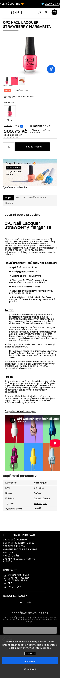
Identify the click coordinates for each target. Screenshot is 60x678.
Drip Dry (16, 401)
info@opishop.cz (18, 575)
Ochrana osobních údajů (19, 543)
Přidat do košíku (32, 146)
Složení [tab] (9, 203)
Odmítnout (30, 669)
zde (49, 648)
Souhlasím (30, 660)
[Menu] (4, 12)
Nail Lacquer (40, 483)
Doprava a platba (14, 546)
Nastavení (30, 653)
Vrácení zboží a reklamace (20, 550)
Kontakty (9, 553)
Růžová (38, 493)
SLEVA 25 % (50, 4)
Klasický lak (40, 504)
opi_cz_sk (14, 587)
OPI (10, 583)
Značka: (22, 91)
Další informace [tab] (37, 198)
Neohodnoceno (26, 97)
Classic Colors (42, 498)
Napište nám (11, 556)
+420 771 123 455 (18, 579)
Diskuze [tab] (20, 198)
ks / (24, 603)
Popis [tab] (8, 198)
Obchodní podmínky (15, 540)
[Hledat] (39, 12)
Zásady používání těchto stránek (19, 560)
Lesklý (37, 508)
